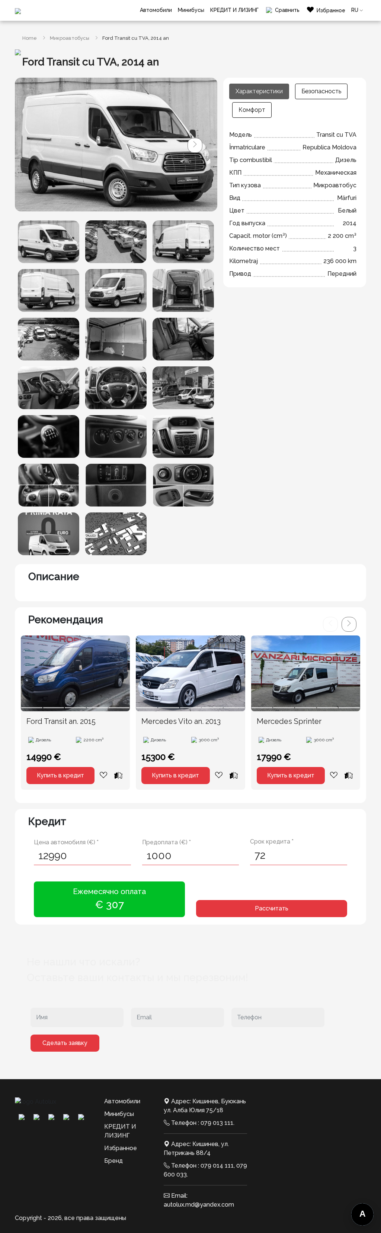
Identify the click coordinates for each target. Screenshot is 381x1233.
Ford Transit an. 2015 (61, 721)
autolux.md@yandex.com (199, 1204)
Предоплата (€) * (166, 842)
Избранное (120, 1148)
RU (354, 10)
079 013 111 (217, 1122)
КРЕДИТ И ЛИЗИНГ (234, 10)
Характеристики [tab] (259, 91)
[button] (195, 145)
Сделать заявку (64, 1042)
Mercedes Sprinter (289, 721)
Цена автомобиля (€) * (66, 842)
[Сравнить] (118, 775)
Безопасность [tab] (321, 91)
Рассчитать (271, 908)
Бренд (113, 1160)
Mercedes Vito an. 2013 (181, 721)
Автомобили (156, 10)
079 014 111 (217, 1165)
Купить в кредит (60, 775)
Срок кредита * (272, 841)
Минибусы (191, 10)
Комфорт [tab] (251, 109)
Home (29, 38)
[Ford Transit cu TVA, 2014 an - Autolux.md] (48, 241)
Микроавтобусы (69, 38)
